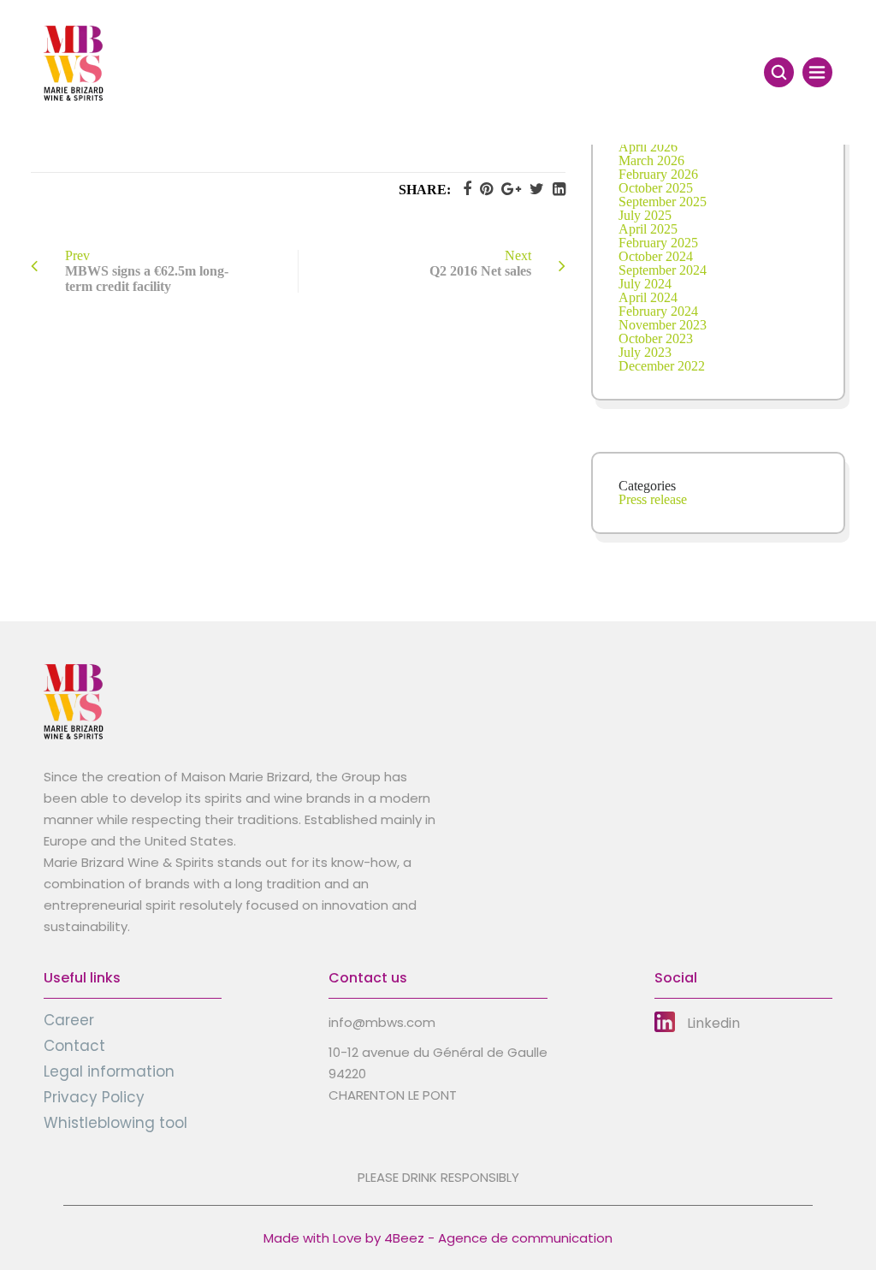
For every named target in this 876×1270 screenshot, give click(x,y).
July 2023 (645, 352)
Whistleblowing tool (115, 1122)
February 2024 (658, 311)
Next (480, 263)
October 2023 (656, 338)
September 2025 (663, 201)
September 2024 (663, 270)
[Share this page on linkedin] (554, 189)
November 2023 (663, 325)
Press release (653, 499)
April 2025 (648, 229)
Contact (74, 1045)
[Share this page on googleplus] (507, 189)
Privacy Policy (94, 1097)
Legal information (109, 1071)
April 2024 (648, 297)
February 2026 (658, 174)
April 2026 (648, 146)
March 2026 (651, 160)
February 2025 (658, 242)
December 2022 (662, 366)
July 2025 (645, 215)
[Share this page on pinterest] (482, 189)
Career (69, 1020)
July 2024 (645, 283)
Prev (146, 271)
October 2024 (656, 256)
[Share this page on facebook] (462, 189)
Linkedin (713, 1023)
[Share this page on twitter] (532, 189)
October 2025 (656, 188)
